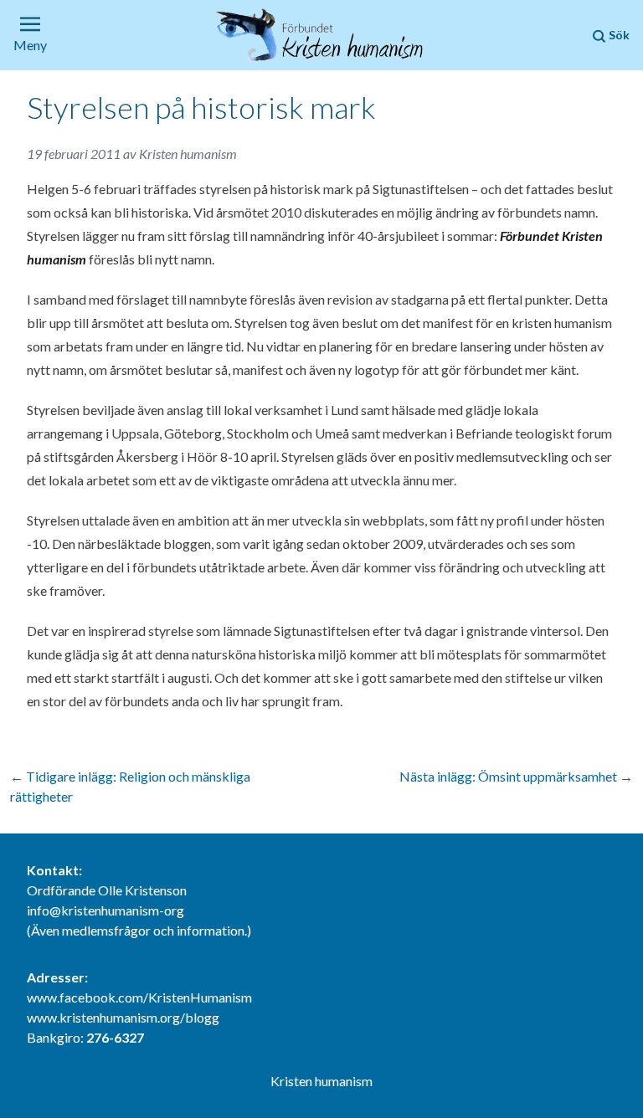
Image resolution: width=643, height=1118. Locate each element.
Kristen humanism (188, 154)
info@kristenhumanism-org (105, 910)
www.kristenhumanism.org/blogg (123, 1017)
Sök (618, 35)
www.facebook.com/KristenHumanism (139, 997)
